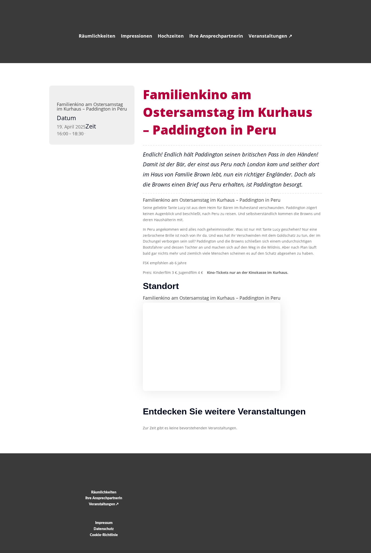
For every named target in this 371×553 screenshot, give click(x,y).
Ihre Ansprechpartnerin (216, 36)
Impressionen (136, 36)
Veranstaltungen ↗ (270, 36)
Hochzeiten (171, 36)
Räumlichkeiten (97, 36)
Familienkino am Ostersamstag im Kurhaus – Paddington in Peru (92, 106)
